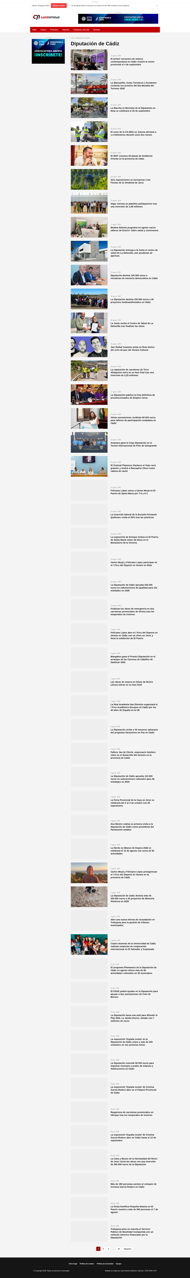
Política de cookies (87, 1264)
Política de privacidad (105, 1264)
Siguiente (127, 1249)
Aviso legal (73, 1264)
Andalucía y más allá (81, 30)
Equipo (118, 1264)
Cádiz (34, 30)
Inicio (72, 38)
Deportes (65, 30)
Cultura (43, 30)
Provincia (53, 30)
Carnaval (96, 30)
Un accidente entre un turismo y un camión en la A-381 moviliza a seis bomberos (100, 5)
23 (119, 1249)
